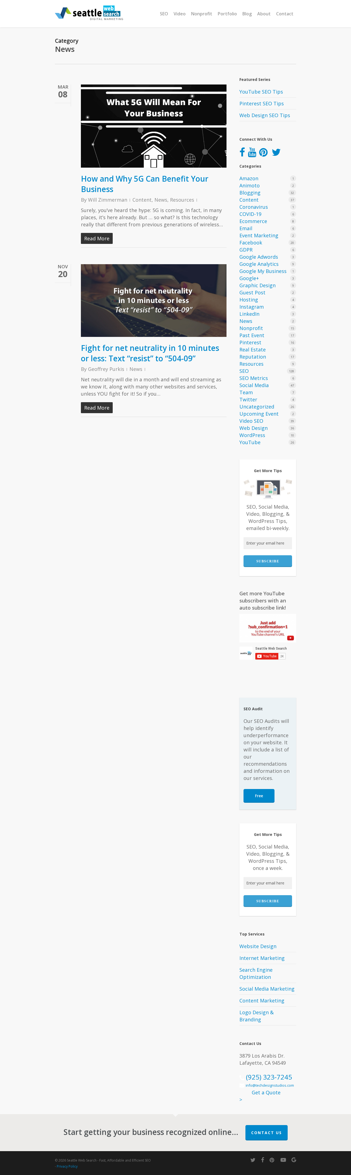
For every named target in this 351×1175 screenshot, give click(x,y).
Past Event (251, 335)
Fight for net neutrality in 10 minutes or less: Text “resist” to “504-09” (150, 353)
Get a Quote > (260, 1096)
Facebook (250, 242)
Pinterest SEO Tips (261, 103)
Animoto (249, 185)
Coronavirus (253, 207)
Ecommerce (253, 221)
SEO (244, 371)
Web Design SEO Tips (264, 115)
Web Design (253, 428)
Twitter (248, 399)
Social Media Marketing (267, 988)
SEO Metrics (253, 378)
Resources (182, 199)
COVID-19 (250, 214)
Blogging (250, 192)
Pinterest (250, 342)
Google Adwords (258, 256)
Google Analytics (259, 264)
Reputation (252, 356)
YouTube (250, 442)
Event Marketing (258, 235)
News (160, 199)
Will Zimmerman (107, 199)
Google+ (249, 278)
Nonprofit (251, 328)
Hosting (248, 299)
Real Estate (252, 349)
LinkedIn (249, 314)
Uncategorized (256, 406)
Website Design (257, 946)
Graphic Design (257, 285)
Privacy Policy (67, 1166)
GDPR (246, 249)
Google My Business (263, 271)
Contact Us (266, 1132)
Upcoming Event (259, 413)
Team (246, 392)
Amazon (248, 178)
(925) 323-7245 (269, 1076)
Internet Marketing (262, 958)
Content (142, 199)
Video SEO (251, 421)
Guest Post (252, 292)
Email (245, 228)
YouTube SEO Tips (261, 91)
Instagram (251, 306)
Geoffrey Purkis (106, 369)
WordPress (252, 435)
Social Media (254, 385)
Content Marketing (261, 1000)
